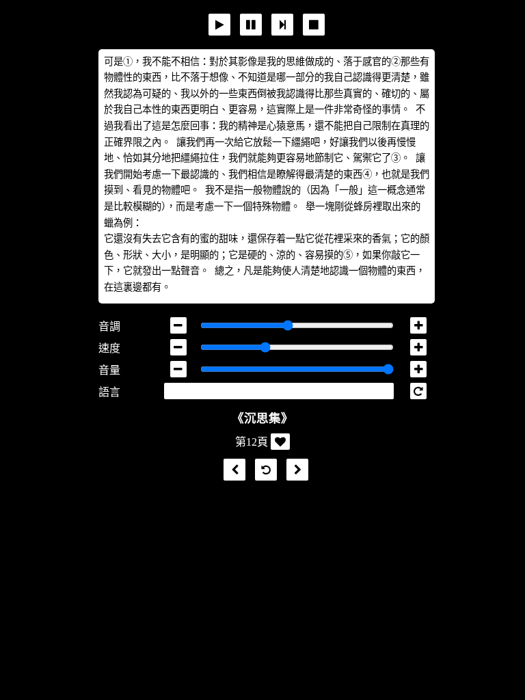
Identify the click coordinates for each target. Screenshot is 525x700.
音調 (109, 326)
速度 (109, 348)
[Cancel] (314, 25)
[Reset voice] (418, 391)
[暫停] (251, 25)
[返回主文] (262, 470)
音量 (109, 370)
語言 (109, 392)
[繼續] (282, 25)
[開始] (219, 25)
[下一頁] (294, 470)
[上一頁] (231, 470)
